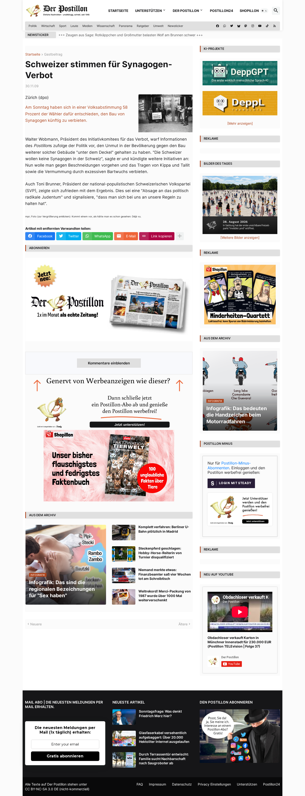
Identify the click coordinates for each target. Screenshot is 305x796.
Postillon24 (221, 11)
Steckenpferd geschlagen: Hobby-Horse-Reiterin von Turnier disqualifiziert (160, 552)
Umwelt (158, 26)
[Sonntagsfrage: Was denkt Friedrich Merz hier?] (124, 717)
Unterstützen (148, 11)
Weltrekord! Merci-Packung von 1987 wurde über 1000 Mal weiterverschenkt (164, 595)
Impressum (157, 784)
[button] (264, 10)
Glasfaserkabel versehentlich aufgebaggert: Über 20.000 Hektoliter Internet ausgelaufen (164, 737)
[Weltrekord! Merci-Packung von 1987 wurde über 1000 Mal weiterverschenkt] (123, 597)
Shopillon (249, 11)
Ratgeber (143, 26)
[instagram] (252, 26)
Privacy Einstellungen (214, 784)
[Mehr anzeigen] (180, 236)
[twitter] (231, 26)
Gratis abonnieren (65, 756)
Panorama (125, 26)
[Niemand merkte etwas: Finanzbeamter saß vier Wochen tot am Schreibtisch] (123, 575)
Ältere (183, 624)
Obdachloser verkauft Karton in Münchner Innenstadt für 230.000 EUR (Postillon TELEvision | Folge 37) (239, 642)
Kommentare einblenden (109, 363)
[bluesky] (238, 26)
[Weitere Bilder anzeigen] (239, 237)
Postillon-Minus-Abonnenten (229, 465)
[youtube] (260, 26)
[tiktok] (267, 26)
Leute (74, 26)
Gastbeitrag (53, 54)
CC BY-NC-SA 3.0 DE (41, 789)
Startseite (118, 11)
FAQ (140, 784)
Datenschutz (182, 784)
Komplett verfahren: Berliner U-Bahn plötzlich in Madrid (163, 529)
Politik (33, 26)
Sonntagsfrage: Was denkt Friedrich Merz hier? (160, 713)
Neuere (36, 624)
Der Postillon (186, 11)
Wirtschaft (48, 26)
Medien (87, 26)
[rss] (274, 26)
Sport (62, 26)
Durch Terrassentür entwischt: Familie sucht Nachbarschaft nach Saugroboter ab (164, 758)
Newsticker (175, 26)
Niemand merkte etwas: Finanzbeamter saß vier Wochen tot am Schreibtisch (164, 574)
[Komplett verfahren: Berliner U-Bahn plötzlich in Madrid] (123, 532)
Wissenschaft (106, 26)
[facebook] (217, 26)
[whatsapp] (224, 26)
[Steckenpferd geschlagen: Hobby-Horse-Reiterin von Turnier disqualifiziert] (123, 554)
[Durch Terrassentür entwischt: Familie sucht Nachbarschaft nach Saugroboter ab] (124, 760)
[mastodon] (245, 26)
